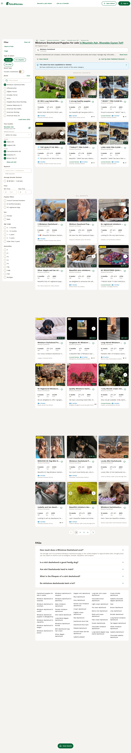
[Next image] (62, 133)
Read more (123, 55)
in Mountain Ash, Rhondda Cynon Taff (101, 42)
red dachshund (79, 618)
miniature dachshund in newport (63, 594)
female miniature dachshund (61, 610)
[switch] (21, 71)
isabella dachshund (117, 632)
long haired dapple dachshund (61, 619)
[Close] (126, 64)
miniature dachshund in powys (45, 632)
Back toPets (8, 46)
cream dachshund (80, 609)
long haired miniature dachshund (118, 619)
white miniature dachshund (115, 627)
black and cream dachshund (97, 615)
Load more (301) (24, 119)
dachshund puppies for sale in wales (45, 594)
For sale (8, 60)
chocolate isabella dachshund (116, 636)
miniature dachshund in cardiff (45, 610)
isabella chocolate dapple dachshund (116, 600)
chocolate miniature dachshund (99, 627)
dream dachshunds (98, 623)
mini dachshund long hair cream (62, 630)
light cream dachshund (100, 604)
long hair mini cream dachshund (99, 594)
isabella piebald (79, 637)
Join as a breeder (62, 3)
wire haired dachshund (63, 615)
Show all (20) (11, 162)
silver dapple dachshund (59, 635)
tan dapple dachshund (118, 623)
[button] (50, 133)
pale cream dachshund (100, 620)
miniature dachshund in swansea (45, 600)
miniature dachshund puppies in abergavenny (45, 616)
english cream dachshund (78, 613)
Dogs (6, 51)
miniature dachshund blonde (62, 624)
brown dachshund (116, 607)
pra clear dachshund (99, 607)
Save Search (43, 59)
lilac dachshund (116, 611)
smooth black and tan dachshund (81, 632)
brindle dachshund (116, 614)
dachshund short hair (81, 621)
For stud (8, 64)
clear (28, 76)
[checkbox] (5, 85)
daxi (111, 604)
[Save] (61, 102)
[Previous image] (39, 133)
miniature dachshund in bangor (45, 626)
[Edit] (29, 128)
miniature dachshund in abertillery (63, 600)
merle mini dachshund (99, 611)
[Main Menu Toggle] (2, 3)
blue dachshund (79, 597)
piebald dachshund (80, 628)
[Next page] (93, 532)
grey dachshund (79, 600)
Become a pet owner (44, 3)
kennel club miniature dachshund (81, 604)
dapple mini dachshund (82, 593)
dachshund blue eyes (81, 625)
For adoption (19, 60)
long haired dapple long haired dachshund (100, 633)
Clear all (27, 42)
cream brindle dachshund (115, 594)
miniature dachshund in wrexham (45, 605)
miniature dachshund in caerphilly (45, 621)
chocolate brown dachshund (98, 600)
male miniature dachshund (60, 605)
